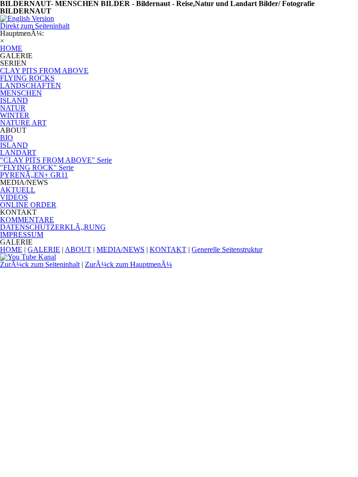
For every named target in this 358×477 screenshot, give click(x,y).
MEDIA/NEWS (120, 249)
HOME (11, 249)
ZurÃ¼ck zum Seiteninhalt (40, 264)
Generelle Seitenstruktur (227, 249)
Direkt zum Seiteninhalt (34, 26)
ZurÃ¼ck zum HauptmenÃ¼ (128, 264)
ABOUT (78, 249)
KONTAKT (168, 249)
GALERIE (44, 249)
